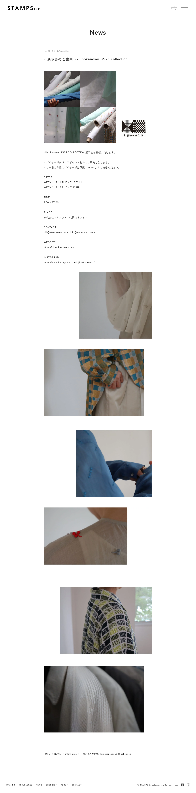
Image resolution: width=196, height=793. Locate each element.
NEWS (57, 754)
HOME (47, 754)
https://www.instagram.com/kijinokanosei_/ (69, 262)
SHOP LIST (51, 785)
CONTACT (77, 785)
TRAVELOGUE (25, 785)
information (63, 51)
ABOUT (64, 785)
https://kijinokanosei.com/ (59, 247)
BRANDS (10, 785)
